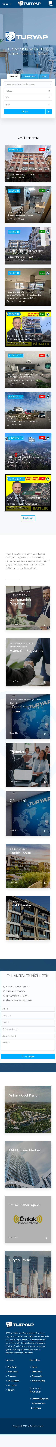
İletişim (11, 1390)
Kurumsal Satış (38, 1381)
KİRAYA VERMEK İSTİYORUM (19, 1000)
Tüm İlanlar (28, 518)
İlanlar (34, 1367)
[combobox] (28, 91)
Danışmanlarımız (30, 76)
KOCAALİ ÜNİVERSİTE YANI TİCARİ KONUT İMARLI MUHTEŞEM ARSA (26, 417)
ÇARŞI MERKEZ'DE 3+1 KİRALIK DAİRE (24, 336)
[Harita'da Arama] (49, 111)
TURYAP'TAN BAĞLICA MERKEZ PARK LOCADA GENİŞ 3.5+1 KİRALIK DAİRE (24, 293)
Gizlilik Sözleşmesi (40, 1399)
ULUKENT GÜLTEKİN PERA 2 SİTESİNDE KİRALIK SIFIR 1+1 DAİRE (25, 252)
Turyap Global (14, 1381)
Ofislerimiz (36, 1372)
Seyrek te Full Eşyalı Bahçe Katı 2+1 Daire (26, 212)
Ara (26, 111)
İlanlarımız (13, 76)
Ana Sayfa (12, 1367)
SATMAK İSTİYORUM (15, 991)
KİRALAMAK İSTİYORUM (17, 996)
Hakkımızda (13, 1372)
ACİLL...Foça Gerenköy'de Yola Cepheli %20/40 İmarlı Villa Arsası (24, 458)
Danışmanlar (37, 1376)
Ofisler (44, 76)
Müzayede (12, 1385)
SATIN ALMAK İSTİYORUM (18, 986)
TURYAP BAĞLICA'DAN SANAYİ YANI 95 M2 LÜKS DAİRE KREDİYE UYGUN (26, 375)
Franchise (12, 1376)
